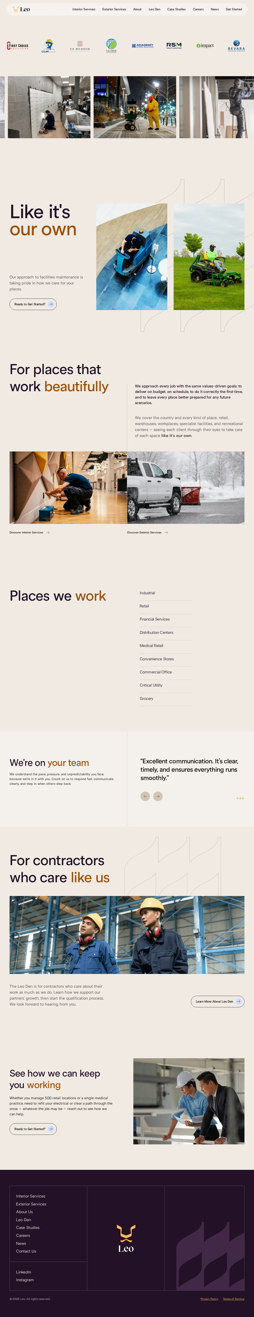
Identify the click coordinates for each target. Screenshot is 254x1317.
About (137, 9)
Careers (198, 9)
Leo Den (154, 9)
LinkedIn (23, 1272)
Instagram (25, 1279)
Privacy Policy (209, 1299)
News (215, 9)
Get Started (234, 9)
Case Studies (176, 9)
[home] (21, 9)
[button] (145, 796)
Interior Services (83, 9)
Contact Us (26, 1251)
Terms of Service (233, 1299)
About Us (24, 1211)
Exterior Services (114, 9)
